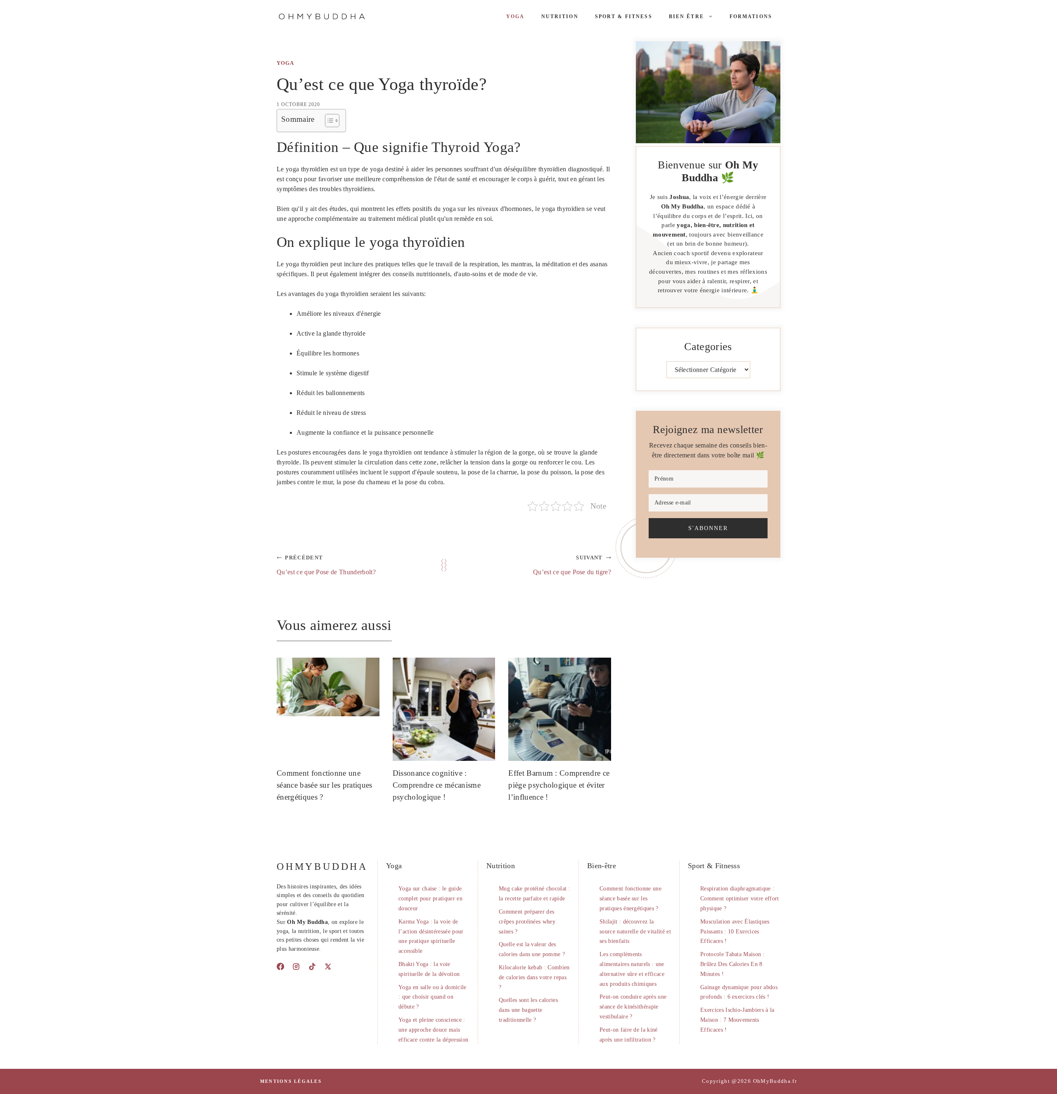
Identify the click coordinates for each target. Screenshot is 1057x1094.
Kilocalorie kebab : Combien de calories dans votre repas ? (534, 977)
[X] (328, 966)
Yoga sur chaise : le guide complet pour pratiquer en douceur (430, 899)
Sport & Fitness (623, 16)
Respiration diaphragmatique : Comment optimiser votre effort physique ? (739, 899)
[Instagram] (296, 966)
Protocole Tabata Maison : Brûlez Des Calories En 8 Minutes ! (732, 964)
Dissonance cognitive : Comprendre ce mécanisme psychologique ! (437, 785)
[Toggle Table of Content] (328, 121)
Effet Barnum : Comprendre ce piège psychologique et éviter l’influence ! (558, 785)
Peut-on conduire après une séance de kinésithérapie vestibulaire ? (633, 1007)
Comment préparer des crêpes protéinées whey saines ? (527, 922)
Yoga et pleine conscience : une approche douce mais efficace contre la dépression (433, 1030)
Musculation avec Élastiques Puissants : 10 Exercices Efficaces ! (735, 932)
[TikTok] (312, 966)
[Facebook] (280, 966)
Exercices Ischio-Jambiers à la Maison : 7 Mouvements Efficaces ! (737, 1020)
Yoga (515, 16)
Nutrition (559, 16)
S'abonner (708, 528)
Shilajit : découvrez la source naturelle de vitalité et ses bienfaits (635, 932)
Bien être (686, 16)
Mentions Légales (291, 1081)
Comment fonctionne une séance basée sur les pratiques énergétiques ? (324, 785)
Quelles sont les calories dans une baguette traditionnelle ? (528, 1010)
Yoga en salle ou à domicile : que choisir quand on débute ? (432, 997)
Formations (751, 16)
